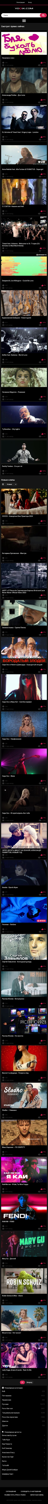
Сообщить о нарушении (31, 1491)
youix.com (17, 1500)
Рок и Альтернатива (23, 1417)
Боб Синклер (23, 1448)
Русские (23, 1404)
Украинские (23, 1400)
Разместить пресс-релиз (15, 1495)
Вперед (29, 1382)
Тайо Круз (23, 1440)
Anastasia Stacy (23, 1452)
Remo (23, 1461)
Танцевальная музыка (23, 1413)
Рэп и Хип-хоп (23, 1408)
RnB (23, 1391)
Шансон (23, 1421)
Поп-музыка (23, 1396)
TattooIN (23, 1465)
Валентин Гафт (23, 1457)
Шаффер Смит (23, 1474)
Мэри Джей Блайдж (23, 1470)
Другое (23, 1425)
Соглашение (11, 1491)
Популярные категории (14, 1388)
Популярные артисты (13, 1432)
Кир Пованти (23, 1444)
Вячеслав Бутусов (23, 1435)
